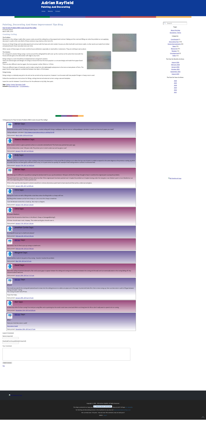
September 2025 (175, 72)
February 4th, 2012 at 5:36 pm (25, 236)
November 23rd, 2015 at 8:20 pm (25, 310)
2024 (175, 85)
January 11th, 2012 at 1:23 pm (24, 205)
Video (174, 55)
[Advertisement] (69, 101)
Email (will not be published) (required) (14, 341)
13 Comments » (24, 86)
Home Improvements (174, 44)
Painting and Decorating (55, 7)
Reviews (174, 51)
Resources (174, 49)
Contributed (174, 39)
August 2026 (175, 62)
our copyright (128, 407)
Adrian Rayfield (57, 3)
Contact (57, 11)
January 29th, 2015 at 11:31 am (25, 275)
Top (4, 366)
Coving (13, 84)
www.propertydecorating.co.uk (122, 410)
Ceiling (8, 84)
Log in (105, 415)
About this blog (175, 30)
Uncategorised (174, 53)
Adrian (17, 240)
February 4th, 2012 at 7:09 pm (25, 249)
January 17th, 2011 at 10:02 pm (25, 165)
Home (43, 11)
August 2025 (175, 74)
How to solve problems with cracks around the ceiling (19, 28)
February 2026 (175, 65)
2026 (175, 81)
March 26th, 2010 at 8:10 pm (24, 135)
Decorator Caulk (20, 84)
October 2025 (175, 69)
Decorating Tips (13, 86)
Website (50, 11)
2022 (175, 90)
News (174, 46)
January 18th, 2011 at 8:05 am (24, 186)
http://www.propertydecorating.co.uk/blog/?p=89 (39, 132)
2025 (175, 83)
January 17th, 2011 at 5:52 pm (24, 151)
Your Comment (7, 346)
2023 (175, 88)
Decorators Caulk (12, 326)
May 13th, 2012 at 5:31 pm (23, 261)
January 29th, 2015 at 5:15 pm (24, 298)
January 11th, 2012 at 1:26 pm (24, 223)
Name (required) (8, 336)
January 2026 (175, 67)
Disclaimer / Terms (175, 33)
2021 (175, 92)
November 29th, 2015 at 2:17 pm (25, 329)
